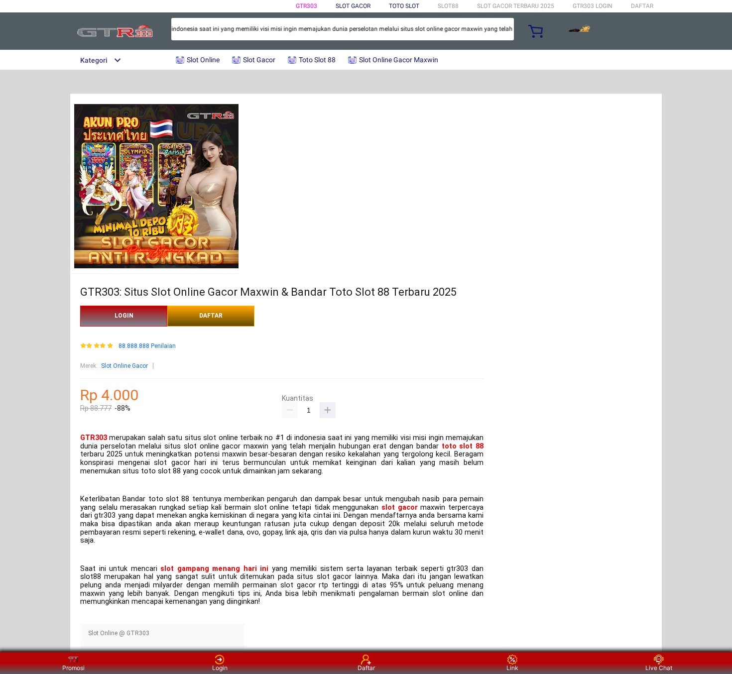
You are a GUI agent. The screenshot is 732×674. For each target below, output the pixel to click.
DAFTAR (642, 5)
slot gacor (399, 507)
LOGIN (124, 315)
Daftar (366, 668)
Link (512, 668)
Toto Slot (404, 5)
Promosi (73, 668)
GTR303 (306, 5)
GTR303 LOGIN (592, 5)
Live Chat (658, 668)
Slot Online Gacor (124, 365)
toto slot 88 (463, 446)
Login (220, 668)
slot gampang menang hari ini (214, 568)
